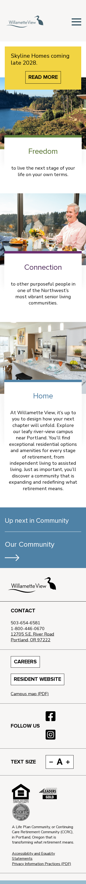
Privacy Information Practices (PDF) (41, 864)
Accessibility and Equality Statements (33, 856)
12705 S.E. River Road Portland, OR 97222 (32, 637)
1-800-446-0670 (28, 628)
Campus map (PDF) (30, 694)
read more (43, 77)
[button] (76, 21)
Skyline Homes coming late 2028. (40, 59)
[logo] (24, 21)
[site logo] (32, 585)
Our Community (29, 544)
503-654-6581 (25, 623)
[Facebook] (50, 716)
